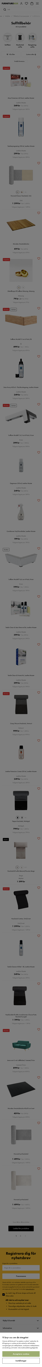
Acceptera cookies (21, 1354)
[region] (21, 1350)
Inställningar (21, 1360)
